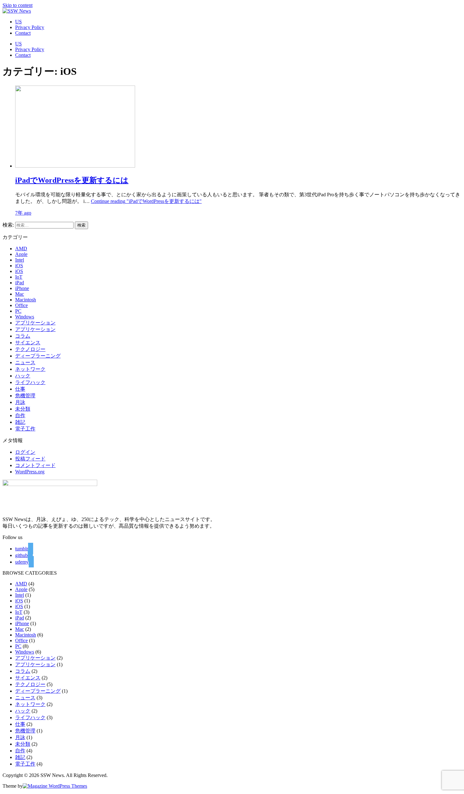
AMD (21, 248)
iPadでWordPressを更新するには (71, 180)
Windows (24, 316)
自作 (20, 415)
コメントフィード (35, 465)
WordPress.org (30, 471)
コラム (22, 336)
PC (18, 311)
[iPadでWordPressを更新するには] (75, 166)
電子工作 (25, 428)
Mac (19, 294)
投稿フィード (30, 458)
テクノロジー (30, 349)
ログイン (25, 452)
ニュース (25, 362)
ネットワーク (30, 369)
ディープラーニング (38, 355)
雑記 (20, 422)
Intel (19, 260)
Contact (23, 33)
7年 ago (23, 213)
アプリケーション (35, 322)
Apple (21, 254)
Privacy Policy (29, 27)
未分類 (22, 409)
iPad (19, 282)
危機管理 (25, 395)
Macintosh (25, 299)
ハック (22, 375)
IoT (18, 277)
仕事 (20, 389)
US (18, 21)
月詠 (20, 402)
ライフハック (30, 382)
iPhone (22, 288)
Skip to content (18, 5)
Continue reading (146, 201)
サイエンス (27, 342)
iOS (19, 265)
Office (21, 305)
